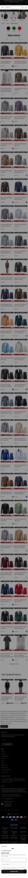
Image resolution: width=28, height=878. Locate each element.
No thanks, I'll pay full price (14, 875)
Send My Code (14, 871)
